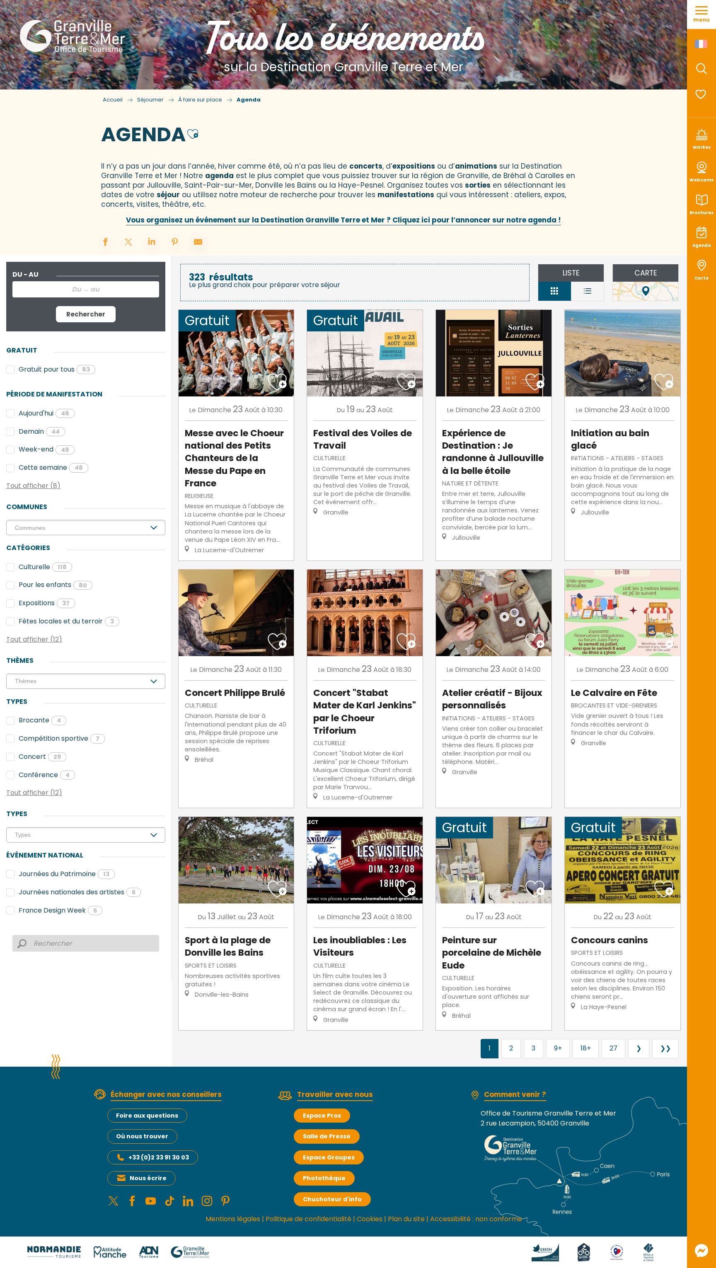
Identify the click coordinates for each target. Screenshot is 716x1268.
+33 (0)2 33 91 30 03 (158, 1157)
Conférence (44, 775)
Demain (39, 431)
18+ (586, 1048)
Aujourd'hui (44, 413)
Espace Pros (322, 1115)
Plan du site (406, 1219)
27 (613, 1048)
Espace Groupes (329, 1157)
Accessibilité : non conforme (476, 1219)
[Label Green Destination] (545, 1251)
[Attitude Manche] (109, 1251)
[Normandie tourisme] (54, 1251)
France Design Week (58, 910)
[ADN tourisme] (148, 1251)
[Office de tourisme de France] (648, 1251)
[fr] (702, 44)
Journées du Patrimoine (64, 874)
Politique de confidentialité (308, 1219)
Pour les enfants (53, 584)
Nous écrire (148, 1178)
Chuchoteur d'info (332, 1199)
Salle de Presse (327, 1136)
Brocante (40, 720)
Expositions (44, 603)
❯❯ (665, 1048)
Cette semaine (51, 467)
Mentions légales (233, 1219)
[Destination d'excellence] (617, 1251)
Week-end (44, 449)
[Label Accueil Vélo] (584, 1251)
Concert (40, 756)
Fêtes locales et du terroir (66, 621)
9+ (558, 1048)
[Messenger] (701, 1250)
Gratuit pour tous (54, 369)
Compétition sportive (59, 738)
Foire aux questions (147, 1115)
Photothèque (324, 1178)
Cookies (369, 1219)
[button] (701, 69)
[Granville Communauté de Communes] (190, 1251)
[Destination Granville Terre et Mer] (74, 36)
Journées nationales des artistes (77, 892)
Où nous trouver (142, 1136)
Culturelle (43, 567)
